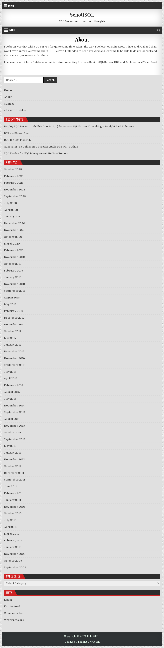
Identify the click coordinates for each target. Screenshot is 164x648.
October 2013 (12, 432)
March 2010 (11, 533)
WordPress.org (14, 619)
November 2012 (14, 459)
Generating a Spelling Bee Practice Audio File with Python (41, 146)
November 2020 (14, 230)
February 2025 (13, 176)
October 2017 (12, 331)
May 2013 (10, 445)
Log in (8, 599)
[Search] (158, 30)
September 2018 (14, 290)
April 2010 (11, 526)
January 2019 (12, 277)
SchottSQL (82, 14)
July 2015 (10, 398)
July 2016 (10, 371)
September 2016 (14, 365)
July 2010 (10, 520)
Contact (9, 103)
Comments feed (14, 613)
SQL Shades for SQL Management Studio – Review (36, 153)
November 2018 (14, 283)
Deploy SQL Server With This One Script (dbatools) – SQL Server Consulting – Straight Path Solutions (69, 126)
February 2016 (13, 385)
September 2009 (15, 567)
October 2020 (13, 236)
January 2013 (12, 452)
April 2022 (11, 209)
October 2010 (13, 513)
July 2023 (10, 203)
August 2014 (12, 418)
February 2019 (13, 270)
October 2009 (13, 560)
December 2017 (14, 317)
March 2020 (12, 243)
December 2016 (14, 351)
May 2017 (10, 338)
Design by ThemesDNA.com (82, 641)
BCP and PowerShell (17, 133)
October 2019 (12, 263)
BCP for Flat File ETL (17, 139)
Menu (11, 6)
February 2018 (13, 310)
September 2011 (14, 479)
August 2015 (12, 391)
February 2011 (13, 493)
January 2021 (12, 216)
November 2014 (14, 405)
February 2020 (14, 250)
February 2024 (13, 182)
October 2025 (13, 169)
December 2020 (14, 223)
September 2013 (14, 439)
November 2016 (14, 358)
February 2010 (13, 540)
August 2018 (12, 297)
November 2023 (14, 189)
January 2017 (12, 344)
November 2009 (14, 553)
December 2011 (14, 473)
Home (8, 90)
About (82, 39)
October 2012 (12, 466)
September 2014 (14, 412)
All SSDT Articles (15, 110)
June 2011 (10, 486)
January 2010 (13, 547)
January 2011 (12, 499)
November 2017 (14, 324)
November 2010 (14, 506)
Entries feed (12, 606)
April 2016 (10, 378)
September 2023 (15, 196)
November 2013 (14, 425)
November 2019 (14, 257)
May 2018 (10, 304)
